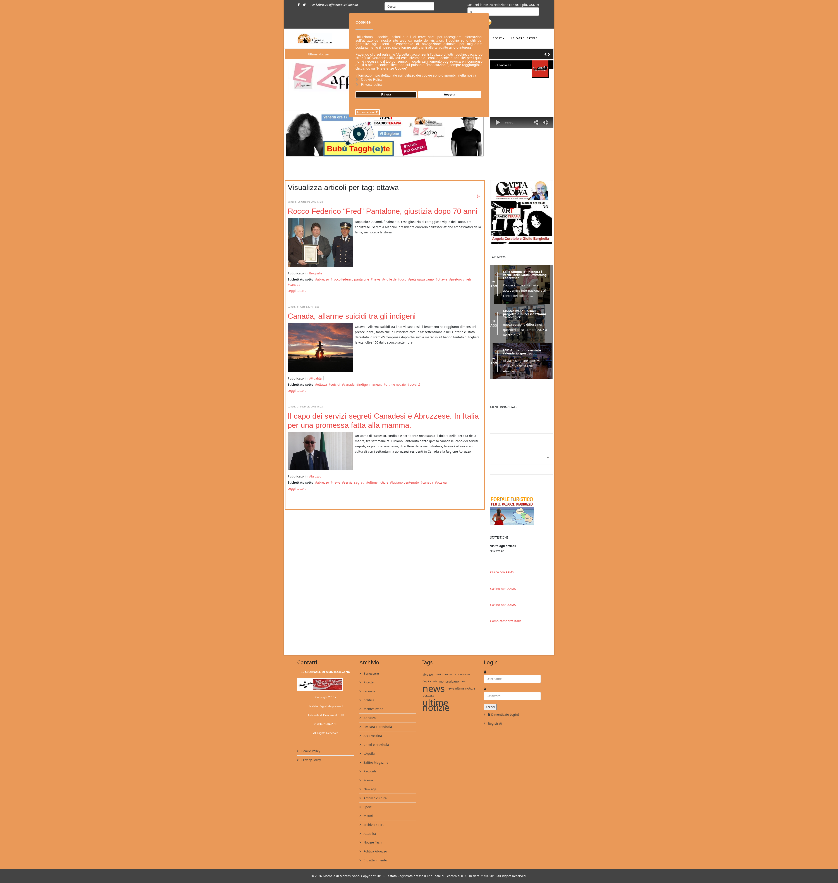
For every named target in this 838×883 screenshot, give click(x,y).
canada (295, 284)
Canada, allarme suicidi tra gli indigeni (352, 316)
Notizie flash (372, 851)
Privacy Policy (311, 768)
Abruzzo (315, 476)
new (463, 689)
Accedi (490, 715)
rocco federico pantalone (351, 279)
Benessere (371, 682)
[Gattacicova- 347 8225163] (521, 212)
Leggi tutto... (297, 291)
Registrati (494, 732)
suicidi (335, 384)
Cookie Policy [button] (372, 79)
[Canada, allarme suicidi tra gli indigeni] (320, 347)
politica (368, 708)
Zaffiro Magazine (375, 771)
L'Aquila (369, 762)
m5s (435, 689)
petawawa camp (422, 279)
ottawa (442, 279)
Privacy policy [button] (372, 84)
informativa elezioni (508, 457)
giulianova (464, 682)
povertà (415, 384)
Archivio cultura (375, 806)
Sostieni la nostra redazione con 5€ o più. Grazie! (503, 5)
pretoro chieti (461, 279)
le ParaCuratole (524, 38)
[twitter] (304, 5)
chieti (438, 682)
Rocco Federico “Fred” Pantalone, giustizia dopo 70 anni (382, 211)
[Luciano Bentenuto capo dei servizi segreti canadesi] (320, 451)
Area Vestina (372, 744)
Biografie (315, 273)
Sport (497, 38)
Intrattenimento (505, 467)
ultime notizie (396, 384)
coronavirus (449, 682)
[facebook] (299, 5)
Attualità (315, 378)
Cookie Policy (310, 759)
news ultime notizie (460, 697)
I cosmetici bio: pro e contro (514, 426)
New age (369, 797)
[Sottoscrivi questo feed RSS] (478, 196)
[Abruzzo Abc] (521, 518)
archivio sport (373, 833)
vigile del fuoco (395, 279)
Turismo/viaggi (504, 478)
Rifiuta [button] (386, 94)
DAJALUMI (501, 488)
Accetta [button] (449, 94)
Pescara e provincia (377, 735)
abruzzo (323, 279)
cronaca (369, 699)
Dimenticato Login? (505, 723)
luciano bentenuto (405, 482)
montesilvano (449, 690)
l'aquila (426, 689)
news (376, 279)
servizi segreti (354, 482)
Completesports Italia (506, 629)
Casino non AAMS (501, 580)
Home (498, 437)
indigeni (364, 384)
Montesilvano (373, 717)
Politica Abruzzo (375, 859)
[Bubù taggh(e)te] (385, 133)
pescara (428, 704)
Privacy (498, 447)
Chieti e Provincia (376, 753)
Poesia (368, 788)
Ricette (368, 690)
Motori (368, 824)
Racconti (369, 779)
